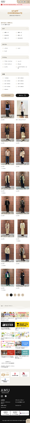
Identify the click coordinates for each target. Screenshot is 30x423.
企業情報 (3, 400)
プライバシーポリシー (19, 400)
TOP (2, 305)
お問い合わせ (3, 405)
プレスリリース (18, 405)
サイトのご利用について (20, 402)
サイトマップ (3, 407)
